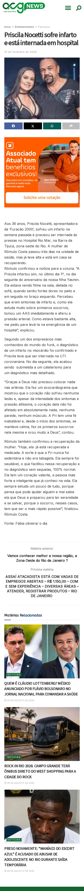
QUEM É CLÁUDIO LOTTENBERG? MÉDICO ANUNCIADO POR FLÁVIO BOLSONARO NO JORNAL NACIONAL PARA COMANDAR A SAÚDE (41, 688)
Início (7, 26)
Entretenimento (24, 26)
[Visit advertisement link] (42, 172)
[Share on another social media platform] (71, 125)
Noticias (14, 674)
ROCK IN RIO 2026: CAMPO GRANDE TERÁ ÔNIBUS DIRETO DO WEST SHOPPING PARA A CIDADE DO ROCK (40, 771)
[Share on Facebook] (13, 125)
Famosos (44, 26)
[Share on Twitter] (33, 125)
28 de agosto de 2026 (20, 700)
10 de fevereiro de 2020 (20, 51)
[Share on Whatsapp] (52, 125)
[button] (68, 8)
